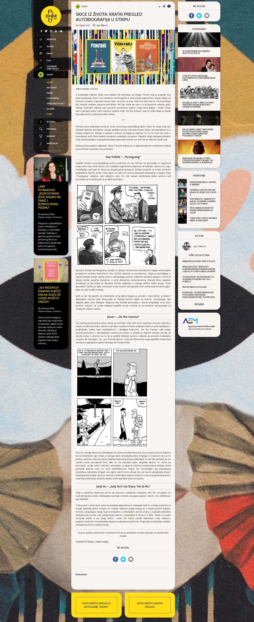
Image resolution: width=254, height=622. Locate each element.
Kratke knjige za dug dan (194, 287)
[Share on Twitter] (123, 561)
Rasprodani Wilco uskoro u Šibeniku (203, 183)
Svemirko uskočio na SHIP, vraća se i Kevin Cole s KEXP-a (203, 192)
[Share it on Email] (130, 561)
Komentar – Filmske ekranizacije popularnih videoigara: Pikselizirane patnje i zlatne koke (198, 294)
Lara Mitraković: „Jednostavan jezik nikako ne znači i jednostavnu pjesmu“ (49, 197)
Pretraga (51, 129)
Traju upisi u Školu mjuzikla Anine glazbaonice (203, 219)
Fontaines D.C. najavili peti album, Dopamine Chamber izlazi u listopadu (202, 201)
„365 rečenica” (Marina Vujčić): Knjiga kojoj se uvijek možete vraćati (49, 294)
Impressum (52, 143)
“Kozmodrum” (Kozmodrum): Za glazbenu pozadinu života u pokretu (198, 279)
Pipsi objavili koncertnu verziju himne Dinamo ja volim (202, 210)
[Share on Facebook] (115, 561)
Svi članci (199, 304)
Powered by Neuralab (51, 150)
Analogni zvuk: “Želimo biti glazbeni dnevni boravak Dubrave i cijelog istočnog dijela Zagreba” (199, 269)
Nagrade (51, 136)
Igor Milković (200, 246)
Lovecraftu (129, 515)
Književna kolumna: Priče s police (198, 261)
